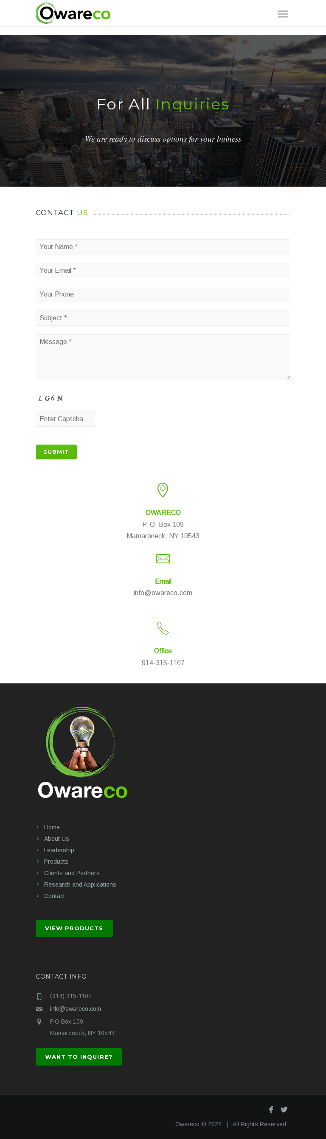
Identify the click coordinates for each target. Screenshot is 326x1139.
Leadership (59, 850)
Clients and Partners (72, 873)
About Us (56, 838)
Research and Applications (80, 884)
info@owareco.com (75, 1008)
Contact (54, 896)
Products (56, 861)
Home (52, 827)
